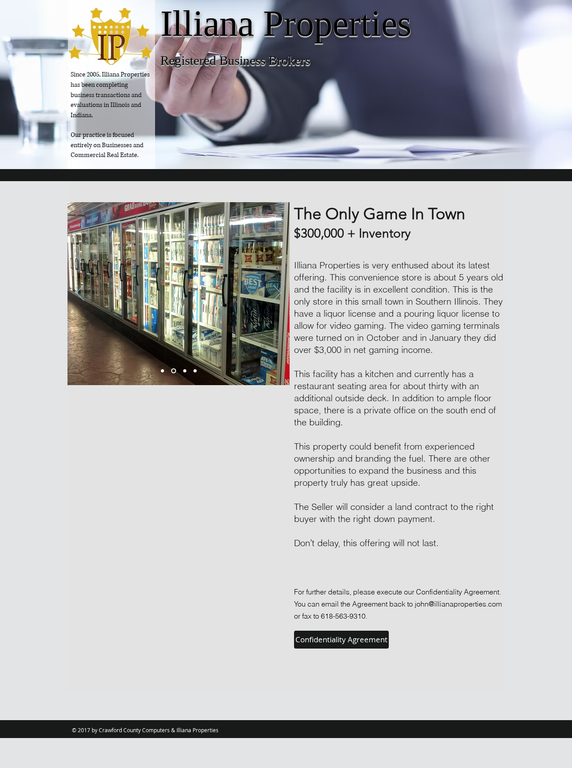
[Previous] (80, 293)
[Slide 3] (195, 371)
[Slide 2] (184, 371)
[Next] (277, 293)
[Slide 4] (162, 371)
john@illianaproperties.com (458, 603)
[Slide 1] (173, 371)
